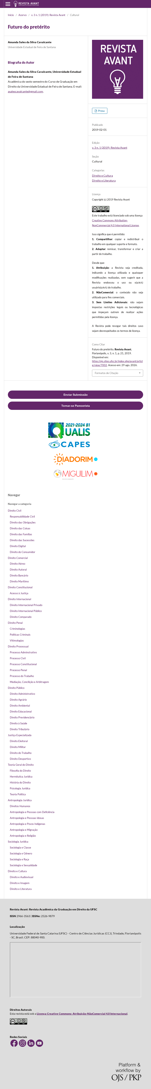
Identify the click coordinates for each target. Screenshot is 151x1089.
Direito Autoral (18, 569)
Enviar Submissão (76, 394)
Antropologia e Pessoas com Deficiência (32, 812)
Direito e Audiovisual (21, 877)
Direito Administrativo (22, 693)
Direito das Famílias (21, 534)
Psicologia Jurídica (20, 788)
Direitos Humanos (20, 806)
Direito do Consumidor (22, 552)
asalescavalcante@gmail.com (25, 91)
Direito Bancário (19, 575)
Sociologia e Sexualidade (23, 865)
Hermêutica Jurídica (21, 776)
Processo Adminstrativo (23, 652)
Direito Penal (15, 622)
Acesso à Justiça (19, 593)
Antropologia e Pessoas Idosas (27, 818)
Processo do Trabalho (22, 676)
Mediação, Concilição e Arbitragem (29, 681)
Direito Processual (18, 646)
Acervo (22, 15)
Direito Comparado (20, 616)
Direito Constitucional (20, 587)
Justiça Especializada (19, 735)
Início (11, 15)
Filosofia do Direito (20, 770)
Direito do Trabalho (20, 752)
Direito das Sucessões (22, 540)
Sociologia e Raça (19, 859)
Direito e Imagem (19, 883)
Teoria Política (18, 794)
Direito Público (16, 687)
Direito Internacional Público (26, 611)
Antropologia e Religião (23, 835)
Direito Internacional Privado (26, 605)
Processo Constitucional (23, 664)
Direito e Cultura (102, 175)
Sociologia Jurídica (18, 841)
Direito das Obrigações (23, 522)
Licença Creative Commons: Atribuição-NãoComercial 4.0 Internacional (82, 1013)
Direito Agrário (18, 699)
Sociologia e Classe (20, 847)
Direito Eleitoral (19, 741)
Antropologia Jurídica (20, 800)
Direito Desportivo (20, 758)
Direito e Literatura (104, 180)
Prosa (101, 110)
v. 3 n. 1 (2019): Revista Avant (48, 15)
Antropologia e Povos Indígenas (27, 823)
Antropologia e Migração (24, 829)
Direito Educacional (21, 711)
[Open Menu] (8, 4)
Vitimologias (17, 640)
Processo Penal (18, 670)
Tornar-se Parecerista (75, 405)
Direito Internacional (19, 599)
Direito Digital (18, 546)
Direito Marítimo (19, 581)
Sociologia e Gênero (21, 853)
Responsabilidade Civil (22, 516)
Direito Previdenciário (22, 717)
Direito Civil (14, 510)
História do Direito (20, 782)
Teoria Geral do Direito (21, 764)
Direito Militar (18, 747)
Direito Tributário (19, 729)
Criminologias (17, 628)
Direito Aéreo (17, 563)
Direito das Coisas (20, 528)
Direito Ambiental (20, 705)
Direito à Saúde (18, 723)
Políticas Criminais (20, 634)
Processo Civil (18, 658)
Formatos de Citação (106, 373)
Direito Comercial (18, 557)
